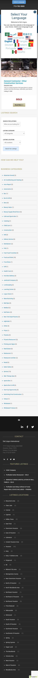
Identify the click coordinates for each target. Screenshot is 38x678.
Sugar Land (9, 647)
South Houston (10, 619)
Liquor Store (7, 294)
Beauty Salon (8, 207)
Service (6, 371)
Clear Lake (9, 505)
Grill (5, 266)
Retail (5, 362)
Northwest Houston (12, 601)
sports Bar (7, 380)
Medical (6, 307)
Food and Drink (8, 257)
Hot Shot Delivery (9, 276)
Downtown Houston (12, 528)
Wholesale (7, 403)
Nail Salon (7, 312)
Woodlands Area (11, 670)
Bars (5, 202)
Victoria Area (10, 656)
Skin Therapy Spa (9, 376)
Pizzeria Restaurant (10, 339)
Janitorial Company (10, 280)
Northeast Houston (11, 592)
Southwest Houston (12, 628)
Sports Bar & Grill (9, 385)
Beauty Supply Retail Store (12, 212)
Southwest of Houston (12, 633)
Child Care (7, 225)
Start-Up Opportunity (10, 390)
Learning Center (8, 289)
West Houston (10, 660)
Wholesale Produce (9, 408)
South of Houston (11, 624)
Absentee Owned (9, 175)
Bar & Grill (7, 198)
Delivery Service (8, 239)
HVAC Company (11, 470)
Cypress (8, 514)
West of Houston (11, 665)
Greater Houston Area (12, 542)
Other (5, 326)
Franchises (7, 262)
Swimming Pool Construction (12, 394)
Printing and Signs (9, 344)
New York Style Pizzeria (11, 317)
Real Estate (7, 348)
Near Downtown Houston (13, 578)
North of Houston (11, 583)
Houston (8, 546)
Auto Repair (7, 184)
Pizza (5, 330)
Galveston (9, 537)
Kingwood (9, 560)
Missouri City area (11, 569)
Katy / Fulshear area (12, 555)
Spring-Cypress (10, 642)
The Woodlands (10, 651)
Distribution (7, 244)
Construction (8, 230)
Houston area (8, 85)
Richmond (9, 615)
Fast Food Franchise (10, 253)
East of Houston (11, 533)
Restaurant (7, 353)
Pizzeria (6, 335)
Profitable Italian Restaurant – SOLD (17, 475)
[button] (19, 419)
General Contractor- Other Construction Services (15, 82)
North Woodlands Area (12, 587)
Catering (6, 221)
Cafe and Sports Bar (10, 216)
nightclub (6, 321)
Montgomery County (12, 574)
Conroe (8, 510)
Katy (7, 551)
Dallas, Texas (10, 519)
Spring (8, 638)
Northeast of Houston (12, 596)
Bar (5, 193)
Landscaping (8, 285)
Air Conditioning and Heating (12, 180)
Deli (5, 234)
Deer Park (9, 524)
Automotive (7, 189)
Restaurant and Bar (10, 358)
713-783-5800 (19, 6)
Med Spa (6, 303)
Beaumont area (10, 501)
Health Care (7, 271)
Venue (6, 399)
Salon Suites (7, 367)
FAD (5, 248)
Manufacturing (8, 298)
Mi (6, 565)
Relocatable (9, 610)
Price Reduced (10, 606)
